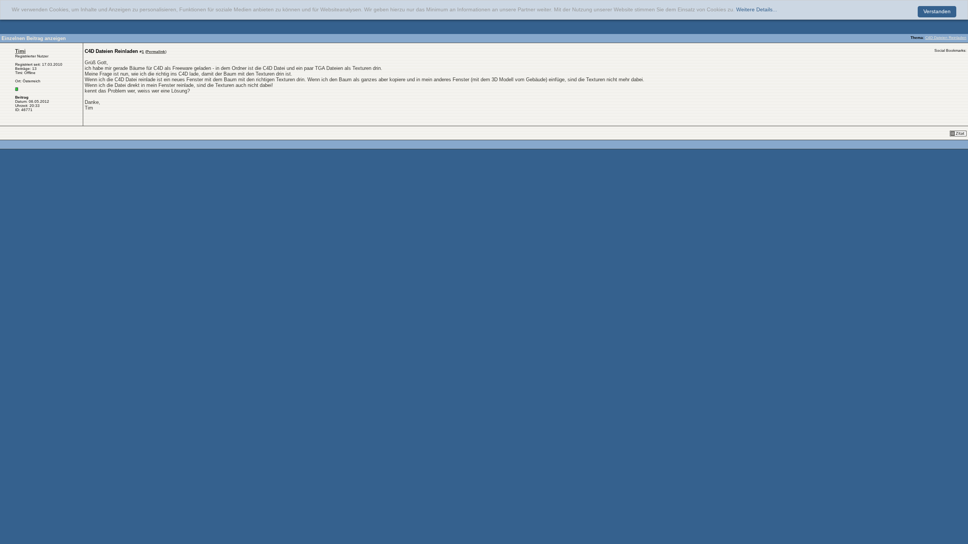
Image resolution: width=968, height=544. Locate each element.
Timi (20, 51)
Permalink (155, 51)
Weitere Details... (756, 9)
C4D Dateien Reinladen (945, 38)
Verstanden (937, 11)
